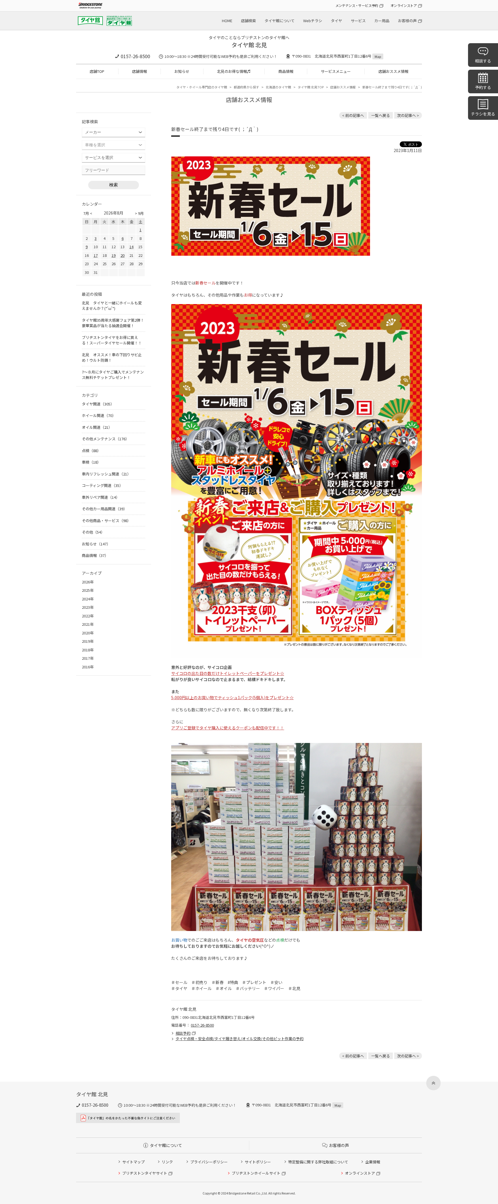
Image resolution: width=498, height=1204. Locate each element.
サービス (358, 20)
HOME (227, 20)
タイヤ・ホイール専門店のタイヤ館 (201, 87)
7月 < (87, 213)
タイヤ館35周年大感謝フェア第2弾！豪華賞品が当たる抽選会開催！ (113, 323)
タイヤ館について (280, 20)
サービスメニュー (336, 71)
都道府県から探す (246, 87)
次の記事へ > (408, 115)
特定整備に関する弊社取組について (318, 1162)
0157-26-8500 (135, 56)
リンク (167, 1162)
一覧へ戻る (380, 115)
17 (96, 255)
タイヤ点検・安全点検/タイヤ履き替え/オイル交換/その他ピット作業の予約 (239, 1038)
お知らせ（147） (96, 544)
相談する (483, 61)
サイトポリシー (258, 1162)
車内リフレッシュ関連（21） (106, 474)
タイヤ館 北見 (249, 45)
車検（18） (91, 462)
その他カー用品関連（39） (104, 508)
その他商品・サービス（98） (106, 520)
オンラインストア (404, 5)
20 (122, 255)
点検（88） (91, 450)
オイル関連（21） (97, 427)
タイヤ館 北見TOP (311, 87)
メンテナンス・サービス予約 (356, 5)
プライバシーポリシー (209, 1162)
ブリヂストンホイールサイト (256, 1173)
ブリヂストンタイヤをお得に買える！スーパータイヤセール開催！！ (112, 340)
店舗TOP (97, 71)
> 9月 (139, 213)
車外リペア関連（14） (101, 497)
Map (378, 56)
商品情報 (285, 71)
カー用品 (381, 20)
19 (114, 255)
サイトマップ (133, 1162)
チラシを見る (483, 114)
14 (131, 246)
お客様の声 (407, 20)
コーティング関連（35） (102, 485)
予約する (483, 87)
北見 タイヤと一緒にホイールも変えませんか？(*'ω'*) (112, 305)
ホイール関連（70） (99, 415)
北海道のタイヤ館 (278, 87)
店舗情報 (139, 71)
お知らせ (181, 71)
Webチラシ (312, 20)
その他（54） (93, 532)
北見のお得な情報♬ (234, 71)
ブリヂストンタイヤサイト (144, 1173)
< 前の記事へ (353, 115)
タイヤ (336, 20)
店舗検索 (248, 20)
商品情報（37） (95, 555)
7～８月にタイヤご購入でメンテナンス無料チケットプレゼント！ (113, 374)
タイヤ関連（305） (98, 404)
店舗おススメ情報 (393, 71)
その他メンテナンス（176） (105, 438)
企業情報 (372, 1162)
